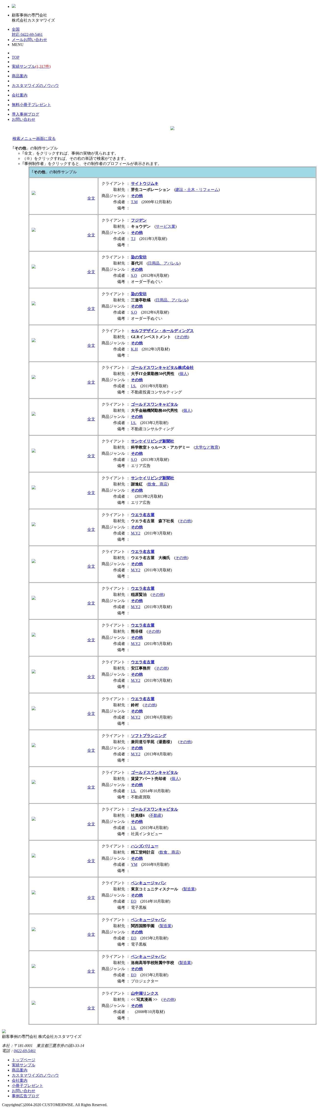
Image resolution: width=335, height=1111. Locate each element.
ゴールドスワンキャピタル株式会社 (162, 367)
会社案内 (19, 95)
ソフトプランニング (148, 736)
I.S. (133, 386)
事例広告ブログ (25, 1096)
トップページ (23, 1060)
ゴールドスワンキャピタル (154, 404)
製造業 (189, 889)
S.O (134, 275)
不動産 (156, 815)
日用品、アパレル (163, 263)
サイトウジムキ (144, 183)
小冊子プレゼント (31, 105)
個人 (183, 374)
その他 (137, 196)
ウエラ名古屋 (143, 515)
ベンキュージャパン (148, 883)
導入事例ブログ (25, 114)
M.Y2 (135, 533)
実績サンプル (31, 66)
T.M (134, 202)
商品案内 (19, 76)
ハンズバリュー (144, 846)
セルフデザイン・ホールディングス (162, 331)
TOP (15, 57)
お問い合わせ (23, 119)
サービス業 (165, 226)
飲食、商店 (158, 484)
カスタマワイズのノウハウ (35, 85)
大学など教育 (207, 447)
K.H (134, 349)
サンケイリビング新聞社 (152, 441)
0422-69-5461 (25, 1051)
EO (133, 901)
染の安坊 (139, 257)
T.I (133, 239)
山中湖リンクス (144, 993)
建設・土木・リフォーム (197, 189)
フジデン (139, 220)
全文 (91, 198)
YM (134, 864)
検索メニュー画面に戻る (34, 138)
